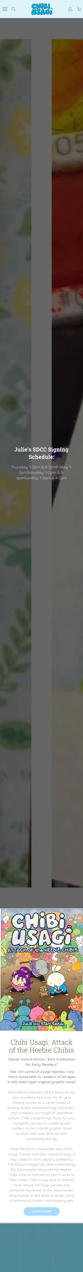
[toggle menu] (4, 9)
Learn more (42, 1211)
